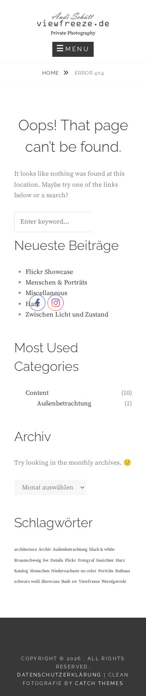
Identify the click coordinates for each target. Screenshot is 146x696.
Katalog (21, 571)
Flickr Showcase (49, 272)
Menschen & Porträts (56, 282)
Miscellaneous (46, 293)
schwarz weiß (27, 581)
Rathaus (122, 571)
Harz (120, 560)
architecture (25, 549)
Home (51, 73)
